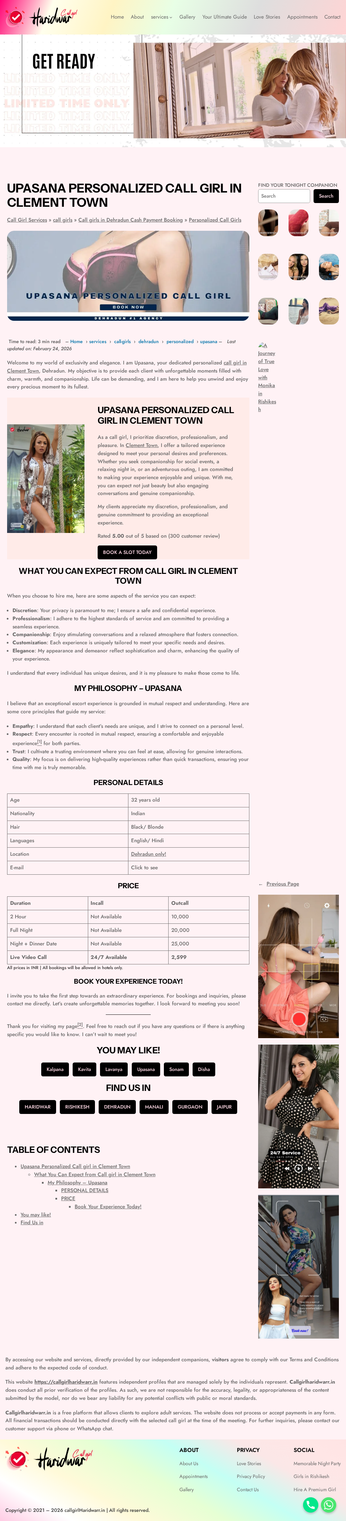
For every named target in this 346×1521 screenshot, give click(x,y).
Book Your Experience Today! (108, 1206)
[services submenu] (170, 17)
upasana (208, 341)
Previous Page (278, 884)
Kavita (84, 1069)
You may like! (36, 1214)
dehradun (149, 341)
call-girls (122, 341)
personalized (180, 341)
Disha (204, 1069)
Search (326, 196)
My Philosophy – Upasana (77, 1182)
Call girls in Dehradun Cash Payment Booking (130, 220)
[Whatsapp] (328, 1505)
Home (76, 341)
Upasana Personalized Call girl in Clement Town (75, 1166)
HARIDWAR (38, 1106)
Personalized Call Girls (215, 220)
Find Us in (32, 1222)
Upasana (146, 1069)
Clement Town (141, 445)
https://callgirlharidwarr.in (66, 1382)
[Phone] (310, 1505)
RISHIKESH (77, 1106)
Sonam (176, 1069)
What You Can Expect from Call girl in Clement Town (94, 1174)
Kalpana (55, 1069)
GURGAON (190, 1106)
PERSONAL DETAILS (84, 1190)
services (97, 341)
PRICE (68, 1198)
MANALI (154, 1106)
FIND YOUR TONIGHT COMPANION (297, 185)
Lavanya (113, 1069)
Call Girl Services (27, 220)
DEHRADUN (117, 1106)
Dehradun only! (148, 854)
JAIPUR (224, 1106)
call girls (62, 220)
